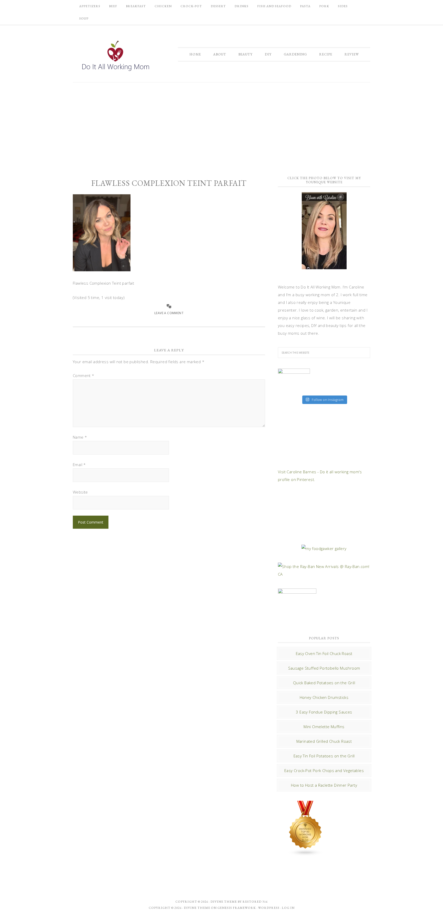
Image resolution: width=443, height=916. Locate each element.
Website (80, 492)
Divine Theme (197, 908)
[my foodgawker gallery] (323, 548)
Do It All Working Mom (115, 57)
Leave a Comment (169, 313)
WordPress (268, 908)
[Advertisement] (221, 126)
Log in (288, 908)
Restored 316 (255, 902)
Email (79, 464)
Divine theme (223, 902)
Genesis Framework (236, 908)
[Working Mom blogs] (305, 853)
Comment (83, 375)
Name (80, 437)
